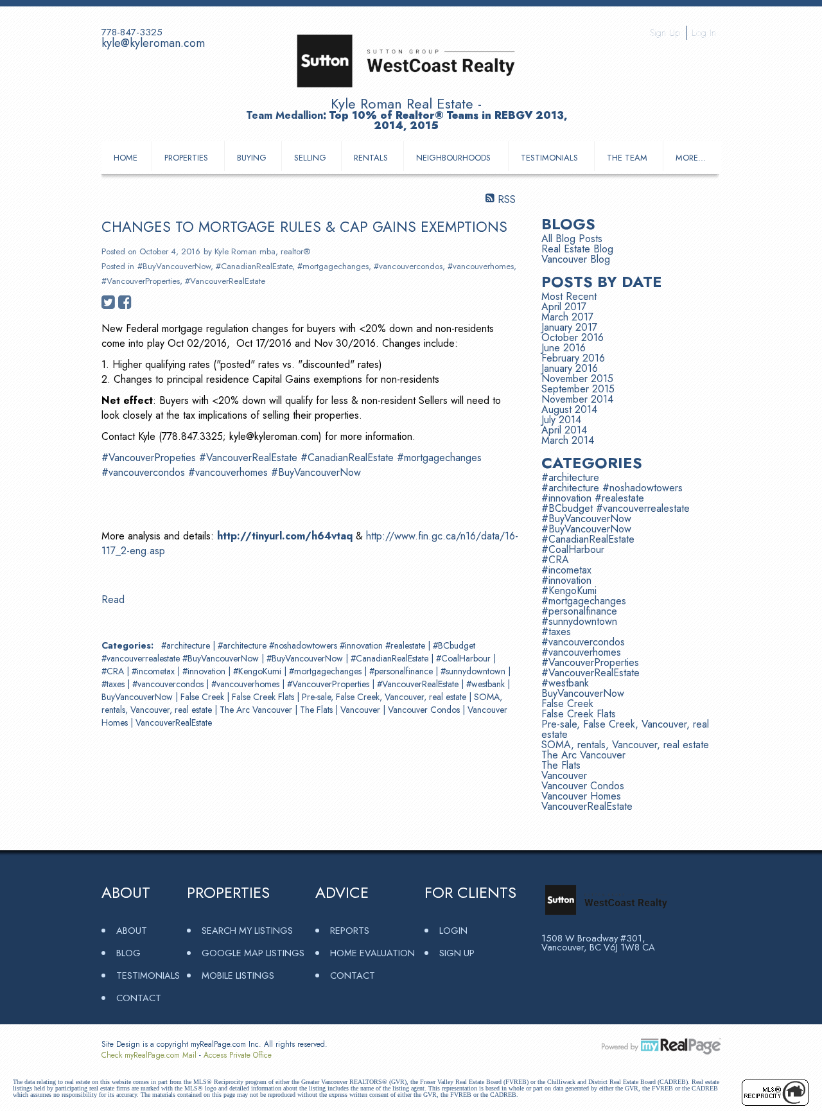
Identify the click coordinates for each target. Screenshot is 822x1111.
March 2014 (567, 440)
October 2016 (572, 337)
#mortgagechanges (333, 266)
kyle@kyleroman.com (153, 43)
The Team (627, 158)
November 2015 (577, 378)
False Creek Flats (264, 696)
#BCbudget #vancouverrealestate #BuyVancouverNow (615, 513)
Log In (704, 33)
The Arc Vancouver (257, 709)
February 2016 (573, 358)
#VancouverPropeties (148, 457)
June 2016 (563, 347)
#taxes (114, 684)
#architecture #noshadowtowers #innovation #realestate (323, 645)
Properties (186, 158)
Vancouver (361, 709)
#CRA (114, 671)
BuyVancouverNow (138, 696)
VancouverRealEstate (174, 722)
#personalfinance (402, 671)
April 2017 (563, 306)
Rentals (371, 158)
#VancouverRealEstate (225, 281)
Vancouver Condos (425, 709)
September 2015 (578, 388)
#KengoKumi (258, 671)
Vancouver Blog (575, 259)
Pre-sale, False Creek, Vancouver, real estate (385, 696)
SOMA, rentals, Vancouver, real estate (625, 744)
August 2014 (569, 409)
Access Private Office (238, 1055)
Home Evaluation (372, 952)
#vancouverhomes (481, 266)
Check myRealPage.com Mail (149, 1055)
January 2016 (569, 368)
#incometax (154, 671)
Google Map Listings (253, 952)
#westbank (486, 684)
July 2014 (561, 419)
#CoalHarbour (464, 658)
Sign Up (665, 33)
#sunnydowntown (474, 671)
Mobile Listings (238, 975)
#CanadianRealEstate (254, 266)
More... (691, 158)
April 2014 (564, 430)
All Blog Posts (571, 238)
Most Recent (569, 296)
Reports (349, 930)
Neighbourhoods (453, 158)
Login (453, 930)
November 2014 (577, 399)
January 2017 (569, 327)
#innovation (205, 671)
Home (125, 158)
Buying (252, 158)
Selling (310, 158)
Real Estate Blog (577, 248)
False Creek (203, 696)
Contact (138, 997)
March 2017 (567, 317)
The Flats (317, 709)
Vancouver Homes (581, 796)
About (131, 930)
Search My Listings (247, 930)
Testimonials (549, 158)
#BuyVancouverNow (174, 266)
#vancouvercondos (408, 266)
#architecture (187, 645)
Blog (128, 952)
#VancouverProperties (140, 281)
